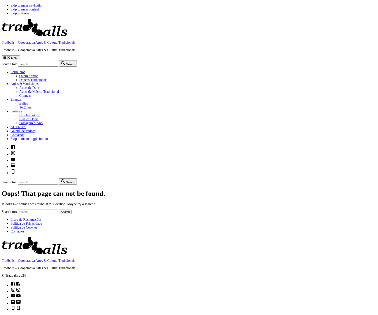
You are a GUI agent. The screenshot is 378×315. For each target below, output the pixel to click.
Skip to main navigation (26, 5)
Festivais (16, 111)
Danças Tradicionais (33, 80)
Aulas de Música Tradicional (39, 91)
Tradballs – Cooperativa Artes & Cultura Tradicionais (38, 42)
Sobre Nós (17, 72)
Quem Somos (28, 76)
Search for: (9, 64)
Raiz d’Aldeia (28, 119)
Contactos (17, 135)
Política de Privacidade (26, 223)
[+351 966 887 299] (13, 173)
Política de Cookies (23, 227)
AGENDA (18, 127)
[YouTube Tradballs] (13, 160)
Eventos (16, 99)
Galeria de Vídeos (22, 131)
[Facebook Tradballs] (13, 148)
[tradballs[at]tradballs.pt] (13, 167)
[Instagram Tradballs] (13, 154)
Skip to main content (24, 9)
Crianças (25, 95)
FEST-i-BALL (29, 115)
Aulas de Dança (30, 88)
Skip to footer (19, 13)
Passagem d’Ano (31, 123)
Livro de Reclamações (25, 219)
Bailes (23, 103)
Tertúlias (25, 107)
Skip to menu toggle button (29, 139)
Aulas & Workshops (24, 84)
